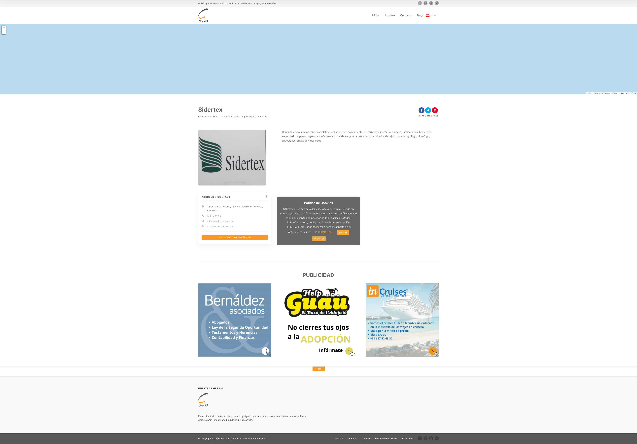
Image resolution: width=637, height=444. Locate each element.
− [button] (4, 32)
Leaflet (590, 93)
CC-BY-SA (632, 93)
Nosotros (389, 15)
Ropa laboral (248, 116)
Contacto (406, 15)
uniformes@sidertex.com (220, 221)
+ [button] (4, 27)
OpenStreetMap (610, 93)
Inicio (375, 15)
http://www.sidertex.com (220, 226)
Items (227, 116)
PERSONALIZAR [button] (324, 232)
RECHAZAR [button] (319, 239)
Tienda (236, 116)
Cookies (366, 438)
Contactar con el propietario (235, 237)
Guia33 (339, 438)
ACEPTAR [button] (343, 232)
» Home (215, 116)
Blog (420, 15)
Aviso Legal (407, 438)
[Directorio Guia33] (203, 15)
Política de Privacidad (386, 438)
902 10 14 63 (214, 215)
